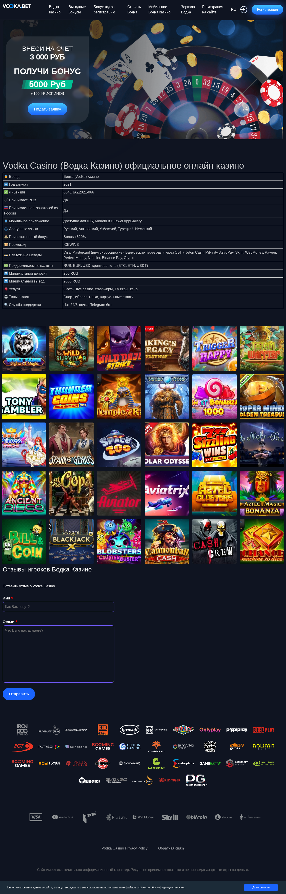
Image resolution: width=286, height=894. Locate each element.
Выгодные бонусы (77, 9)
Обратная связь (171, 848)
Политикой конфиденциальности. (162, 887)
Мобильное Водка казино (159, 9)
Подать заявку (47, 109)
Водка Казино (55, 9)
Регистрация (267, 9)
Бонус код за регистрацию (104, 9)
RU (233, 9)
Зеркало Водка (188, 9)
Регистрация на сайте (212, 9)
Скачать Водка (134, 9)
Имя (6, 598)
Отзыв (8, 622)
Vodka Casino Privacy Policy (124, 848)
